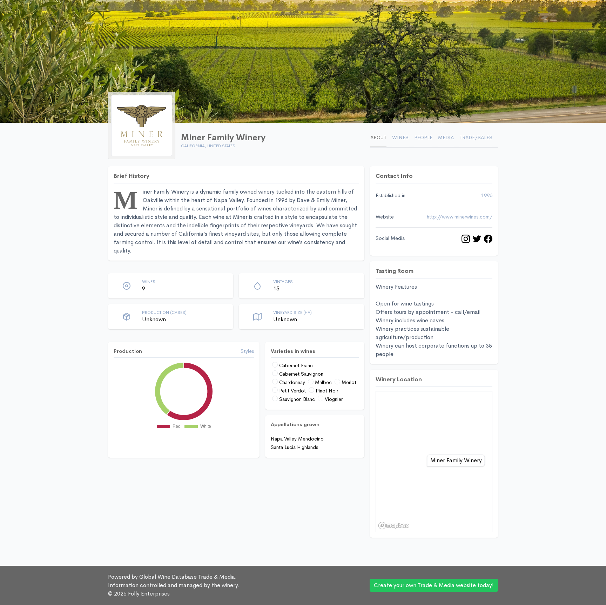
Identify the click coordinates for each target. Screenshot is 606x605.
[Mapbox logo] (393, 526)
